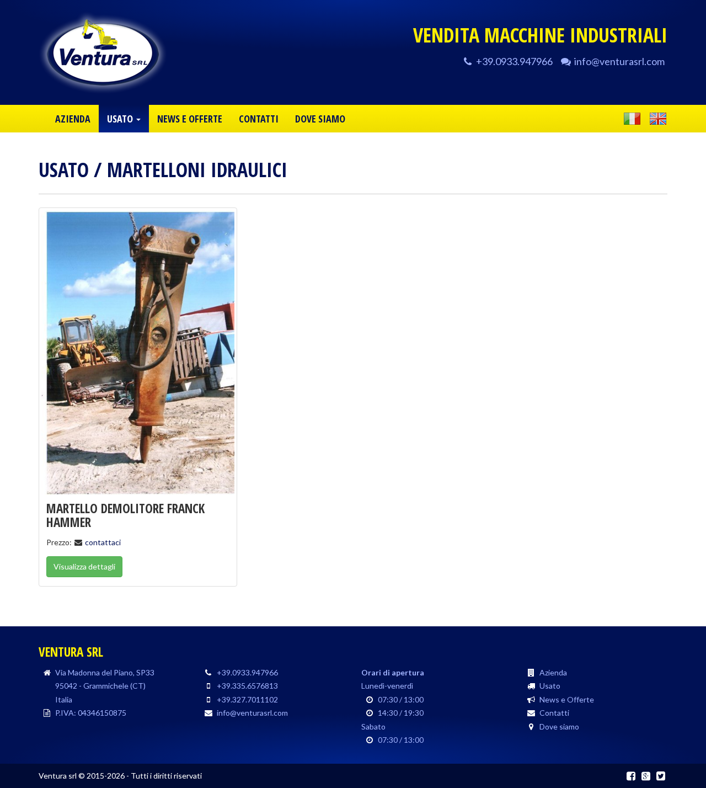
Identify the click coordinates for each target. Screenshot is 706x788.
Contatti (554, 712)
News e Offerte (566, 699)
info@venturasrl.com (619, 61)
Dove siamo (559, 726)
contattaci (103, 542)
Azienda (553, 672)
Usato (64, 169)
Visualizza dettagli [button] (84, 566)
